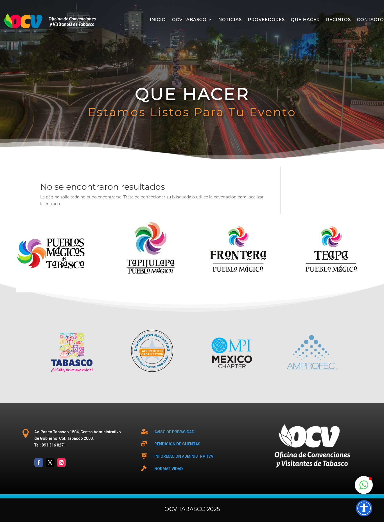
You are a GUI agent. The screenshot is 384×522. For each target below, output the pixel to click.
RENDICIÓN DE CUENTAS (177, 444)
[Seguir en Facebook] (38, 462)
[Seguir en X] (50, 462)
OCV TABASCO (189, 19)
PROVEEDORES (266, 19)
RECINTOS (338, 19)
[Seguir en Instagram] (61, 462)
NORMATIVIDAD (168, 468)
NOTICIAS (230, 19)
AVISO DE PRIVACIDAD (174, 432)
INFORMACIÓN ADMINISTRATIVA (183, 456)
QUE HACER (305, 19)
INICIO (158, 19)
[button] (364, 485)
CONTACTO (370, 19)
